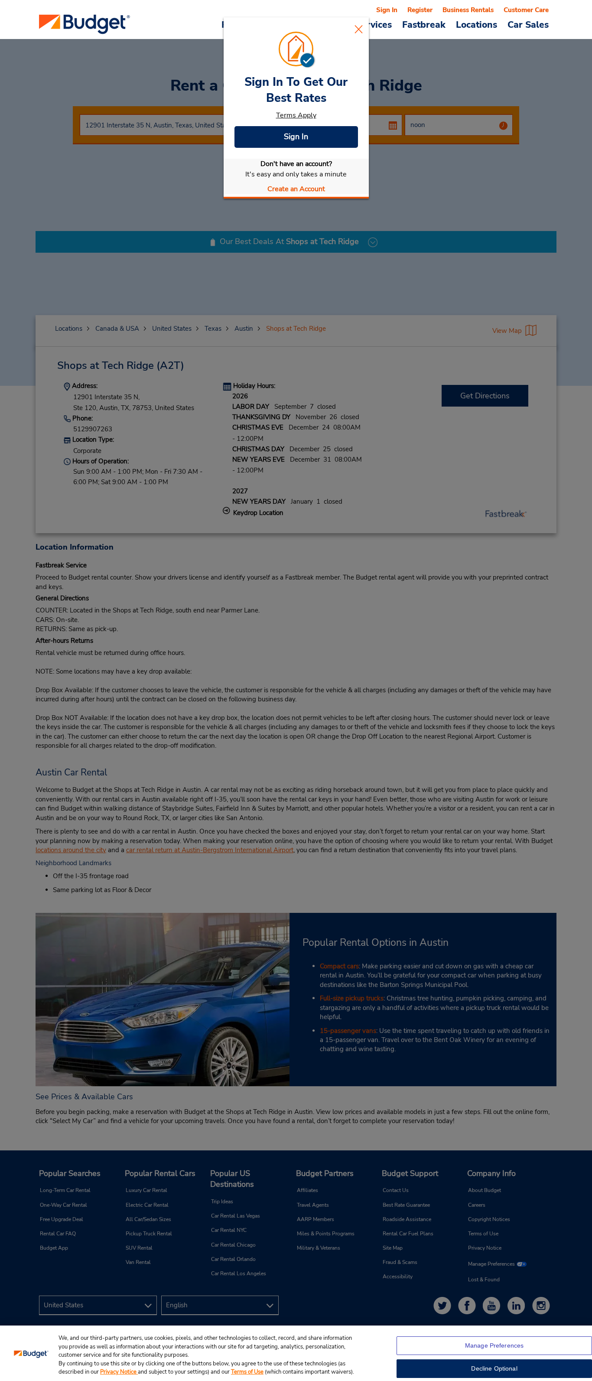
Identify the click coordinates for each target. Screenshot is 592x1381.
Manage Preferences (494, 1345)
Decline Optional (494, 1368)
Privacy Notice (119, 1372)
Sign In (296, 136)
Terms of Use (247, 1372)
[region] (296, 1353)
